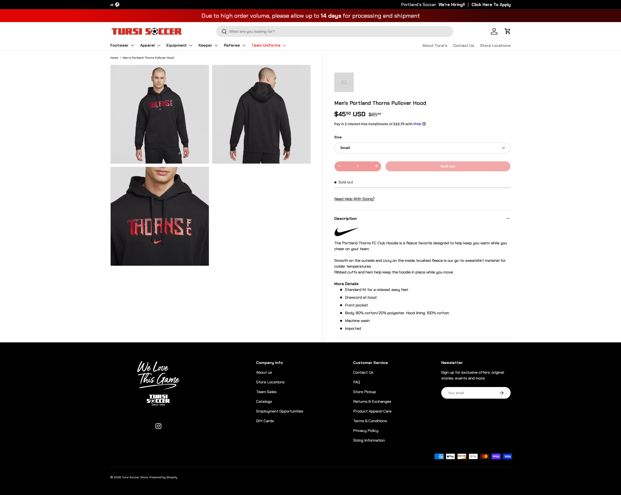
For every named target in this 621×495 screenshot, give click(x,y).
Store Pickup (364, 391)
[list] (212, 167)
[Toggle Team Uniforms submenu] (284, 45)
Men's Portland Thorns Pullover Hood (148, 58)
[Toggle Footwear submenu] (132, 45)
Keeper (205, 45)
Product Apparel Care (372, 411)
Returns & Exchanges (372, 401)
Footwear (119, 45)
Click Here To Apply (491, 4)
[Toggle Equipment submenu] (191, 45)
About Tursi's (434, 45)
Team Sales (266, 391)
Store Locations (495, 45)
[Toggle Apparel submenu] (159, 45)
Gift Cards (265, 420)
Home (114, 58)
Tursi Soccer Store (135, 477)
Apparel (147, 45)
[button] (507, 31)
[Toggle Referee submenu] (244, 45)
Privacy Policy (365, 430)
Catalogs (264, 401)
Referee (232, 45)
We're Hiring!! (452, 4)
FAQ (356, 382)
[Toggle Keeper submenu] (216, 45)
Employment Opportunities (279, 411)
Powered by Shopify (163, 477)
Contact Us (463, 45)
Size (338, 137)
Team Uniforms (266, 45)
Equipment (176, 45)
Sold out (448, 166)
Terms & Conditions (370, 420)
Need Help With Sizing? (354, 198)
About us (264, 372)
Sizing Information (369, 440)
